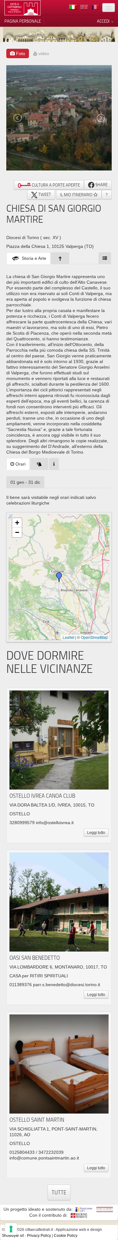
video (43, 53)
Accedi (103, 21)
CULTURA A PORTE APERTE (55, 185)
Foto (20, 53)
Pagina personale (22, 21)
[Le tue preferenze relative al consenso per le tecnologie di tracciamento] (11, 1229)
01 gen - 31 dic (25, 482)
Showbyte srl (13, 1235)
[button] (59, 577)
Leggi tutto (96, 832)
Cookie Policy (65, 1235)
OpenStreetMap (94, 637)
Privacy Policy (39, 1235)
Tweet (44, 194)
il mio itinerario (76, 195)
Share (101, 184)
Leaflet (68, 637)
